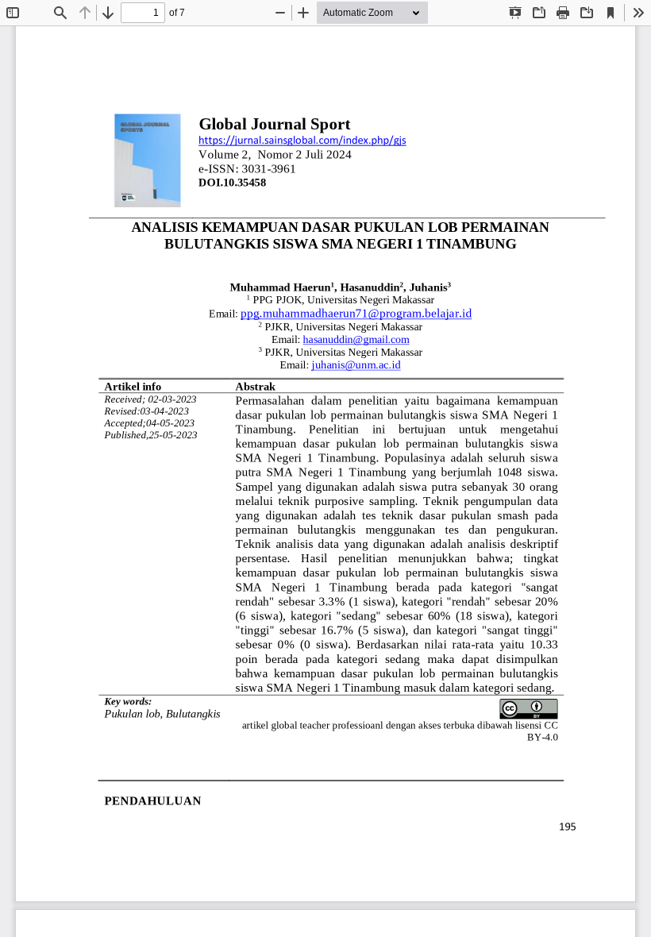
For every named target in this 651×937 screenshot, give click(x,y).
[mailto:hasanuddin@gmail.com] (356, 339)
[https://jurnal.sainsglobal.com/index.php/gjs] (302, 140)
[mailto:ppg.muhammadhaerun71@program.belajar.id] (356, 314)
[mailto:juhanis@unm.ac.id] (356, 365)
